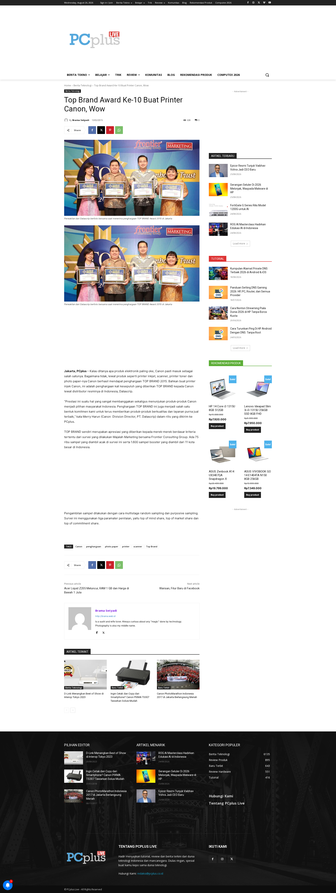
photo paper (111, 546)
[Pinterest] (110, 130)
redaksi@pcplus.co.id (150, 873)
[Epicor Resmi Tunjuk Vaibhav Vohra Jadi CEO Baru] (218, 170)
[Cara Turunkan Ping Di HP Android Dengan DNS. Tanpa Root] (218, 333)
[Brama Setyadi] (66, 120)
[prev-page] (66, 710)
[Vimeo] (264, 3)
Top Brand (151, 546)
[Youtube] (269, 3)
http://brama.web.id (105, 616)
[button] (267, 75)
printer (126, 546)
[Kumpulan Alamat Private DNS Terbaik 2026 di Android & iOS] (218, 273)
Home (67, 85)
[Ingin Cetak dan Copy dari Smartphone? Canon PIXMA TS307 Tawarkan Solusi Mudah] (132, 674)
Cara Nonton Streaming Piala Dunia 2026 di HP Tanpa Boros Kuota (248, 312)
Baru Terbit (117, 687)
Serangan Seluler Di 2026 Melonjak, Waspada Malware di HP (249, 188)
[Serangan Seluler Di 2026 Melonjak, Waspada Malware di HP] (218, 189)
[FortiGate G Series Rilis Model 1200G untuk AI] (218, 210)
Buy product (217, 426)
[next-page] (72, 710)
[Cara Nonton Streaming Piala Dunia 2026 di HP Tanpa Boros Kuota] (218, 313)
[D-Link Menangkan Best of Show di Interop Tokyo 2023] (85, 674)
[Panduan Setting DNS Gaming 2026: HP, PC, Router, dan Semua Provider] (218, 292)
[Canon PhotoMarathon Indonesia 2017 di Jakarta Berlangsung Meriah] (178, 674)
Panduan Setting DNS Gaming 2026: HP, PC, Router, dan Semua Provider (250, 291)
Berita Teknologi (83, 85)
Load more (239, 243)
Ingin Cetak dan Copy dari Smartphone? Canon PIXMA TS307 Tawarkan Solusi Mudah (130, 697)
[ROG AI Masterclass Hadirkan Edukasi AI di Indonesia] (218, 229)
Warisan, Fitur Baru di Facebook (179, 588)
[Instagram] (253, 3)
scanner (137, 546)
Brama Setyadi (80, 120)
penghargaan (93, 546)
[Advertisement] (199, 39)
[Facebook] (248, 3)
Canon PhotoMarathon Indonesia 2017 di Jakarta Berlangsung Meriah (106, 795)
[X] (259, 3)
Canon (78, 546)
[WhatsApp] (119, 130)
